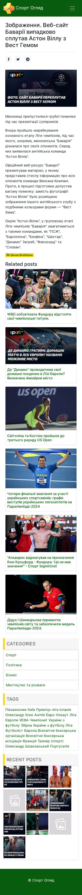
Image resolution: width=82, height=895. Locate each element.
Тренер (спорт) (51, 741)
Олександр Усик (19, 715)
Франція (30, 741)
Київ (31, 709)
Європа (30, 730)
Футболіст (14, 730)
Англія (39, 715)
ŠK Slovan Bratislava (19, 255)
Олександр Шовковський (27, 746)
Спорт (11, 655)
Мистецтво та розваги (25, 685)
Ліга (69, 725)
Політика (14, 665)
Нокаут (62, 715)
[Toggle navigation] (72, 8)
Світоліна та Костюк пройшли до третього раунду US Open (36, 438)
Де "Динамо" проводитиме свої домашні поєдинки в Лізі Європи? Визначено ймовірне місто (36, 373)
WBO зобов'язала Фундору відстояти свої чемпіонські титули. (39, 316)
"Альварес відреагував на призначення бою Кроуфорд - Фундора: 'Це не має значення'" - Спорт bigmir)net (40, 561)
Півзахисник (16, 709)
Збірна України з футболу (43, 725)
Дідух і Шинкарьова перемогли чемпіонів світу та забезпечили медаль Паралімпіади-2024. (41, 624)
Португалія (59, 746)
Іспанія (65, 709)
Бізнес (11, 675)
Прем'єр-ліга (47, 709)
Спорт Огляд (28, 7)
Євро (50, 715)
